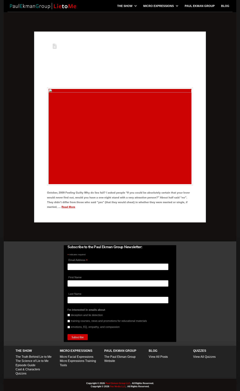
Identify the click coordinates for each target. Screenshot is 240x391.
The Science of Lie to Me (32, 360)
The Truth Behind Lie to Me (34, 356)
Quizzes (21, 373)
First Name (75, 277)
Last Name (74, 293)
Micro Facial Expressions (76, 356)
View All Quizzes (204, 356)
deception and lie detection (87, 314)
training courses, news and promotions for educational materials (109, 320)
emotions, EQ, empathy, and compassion (95, 326)
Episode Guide (25, 365)
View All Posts (158, 356)
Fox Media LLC (118, 386)
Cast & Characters (28, 369)
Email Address (78, 260)
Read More (68, 206)
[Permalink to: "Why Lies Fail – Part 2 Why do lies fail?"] (120, 136)
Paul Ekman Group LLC (117, 383)
